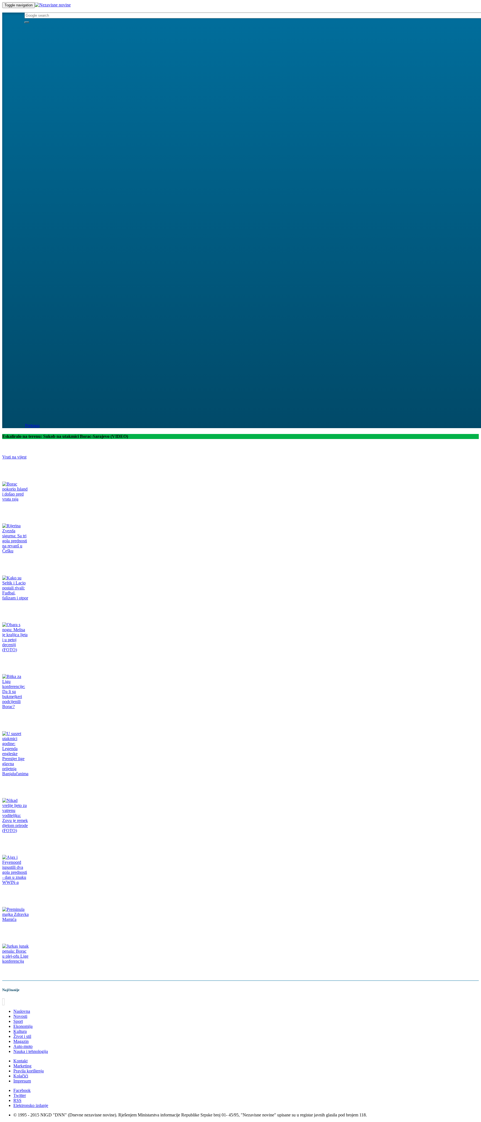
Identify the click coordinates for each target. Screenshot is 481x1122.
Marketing (22, 1066)
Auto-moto (23, 1046)
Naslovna (21, 1011)
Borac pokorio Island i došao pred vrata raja (37, 510)
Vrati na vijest (14, 457)
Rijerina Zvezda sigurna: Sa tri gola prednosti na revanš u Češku (53, 562)
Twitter (19, 1095)
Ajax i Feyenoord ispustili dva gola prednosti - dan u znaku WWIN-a (55, 893)
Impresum (22, 1081)
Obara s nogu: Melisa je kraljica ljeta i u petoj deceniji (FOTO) (51, 660)
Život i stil (22, 1036)
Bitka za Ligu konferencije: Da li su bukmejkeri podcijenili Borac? (54, 717)
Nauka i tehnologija (30, 1051)
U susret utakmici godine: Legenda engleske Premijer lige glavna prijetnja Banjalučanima (73, 784)
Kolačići (20, 1076)
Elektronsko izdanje (30, 1105)
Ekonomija (23, 1026)
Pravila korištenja (28, 1071)
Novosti (20, 1016)
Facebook (22, 1090)
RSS (17, 1100)
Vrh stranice (15, 1001)
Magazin (21, 1041)
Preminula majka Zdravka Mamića (30, 930)
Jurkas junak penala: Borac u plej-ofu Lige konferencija (46, 972)
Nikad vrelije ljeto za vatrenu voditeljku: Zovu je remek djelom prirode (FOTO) (64, 841)
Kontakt (20, 1060)
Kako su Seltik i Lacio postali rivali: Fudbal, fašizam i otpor (49, 609)
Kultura (20, 1031)
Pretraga (32, 425)
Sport (18, 1021)
